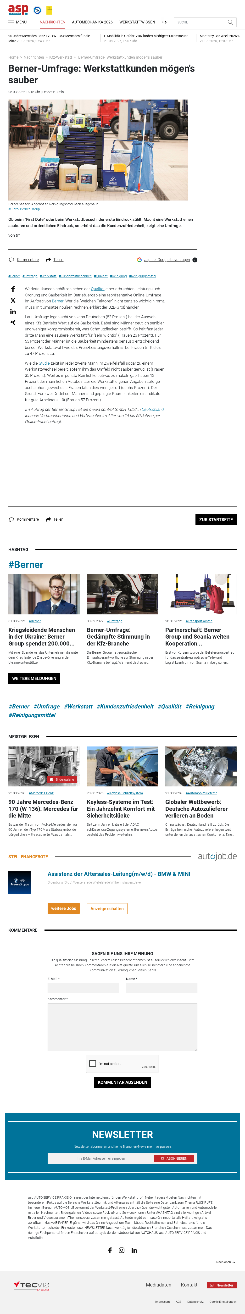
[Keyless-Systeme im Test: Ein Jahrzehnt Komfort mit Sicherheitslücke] (122, 766)
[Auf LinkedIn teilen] (13, 311)
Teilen (58, 259)
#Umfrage (114, 621)
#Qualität (169, 706)
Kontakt (189, 1285)
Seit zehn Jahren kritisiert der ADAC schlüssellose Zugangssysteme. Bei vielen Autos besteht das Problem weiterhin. (122, 829)
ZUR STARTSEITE (216, 519)
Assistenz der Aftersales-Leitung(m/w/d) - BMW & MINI (119, 874)
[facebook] (110, 1250)
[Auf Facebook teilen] (13, 289)
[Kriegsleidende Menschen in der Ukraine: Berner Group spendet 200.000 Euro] (44, 594)
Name (130, 979)
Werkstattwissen (137, 22)
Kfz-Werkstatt (60, 57)
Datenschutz (195, 1301)
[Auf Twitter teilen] (13, 300)
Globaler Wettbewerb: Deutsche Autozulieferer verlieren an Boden (196, 809)
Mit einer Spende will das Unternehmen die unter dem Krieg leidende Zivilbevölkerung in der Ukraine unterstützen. (43, 657)
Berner (57, 301)
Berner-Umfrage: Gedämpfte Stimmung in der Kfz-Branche (118, 637)
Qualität (98, 288)
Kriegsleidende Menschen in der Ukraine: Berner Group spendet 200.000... (41, 637)
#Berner (25, 564)
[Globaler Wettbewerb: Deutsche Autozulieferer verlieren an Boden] (201, 766)
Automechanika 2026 (92, 22)
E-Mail (52, 979)
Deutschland (152, 409)
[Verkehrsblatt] (47, 9)
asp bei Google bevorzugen (167, 259)
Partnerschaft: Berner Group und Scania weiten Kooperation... (197, 637)
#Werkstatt (78, 706)
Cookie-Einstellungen (223, 1301)
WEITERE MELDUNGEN (34, 678)
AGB (178, 1301)
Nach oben (223, 1262)
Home (13, 57)
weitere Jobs (63, 908)
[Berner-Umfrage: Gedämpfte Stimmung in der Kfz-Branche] (122, 594)
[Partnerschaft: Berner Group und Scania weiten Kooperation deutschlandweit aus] (201, 594)
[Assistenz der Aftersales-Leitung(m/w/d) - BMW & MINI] (19, 882)
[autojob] (217, 856)
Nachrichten (52, 22)
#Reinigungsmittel (31, 715)
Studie (44, 363)
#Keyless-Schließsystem (125, 793)
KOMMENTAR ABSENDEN (122, 1082)
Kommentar (57, 999)
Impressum (162, 1301)
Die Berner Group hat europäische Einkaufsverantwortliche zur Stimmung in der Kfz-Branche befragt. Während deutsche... (120, 657)
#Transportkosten (199, 621)
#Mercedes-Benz (41, 793)
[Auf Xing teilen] (13, 322)
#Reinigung (199, 706)
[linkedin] (134, 1250)
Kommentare (28, 259)
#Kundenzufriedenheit (124, 706)
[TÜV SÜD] (36, 9)
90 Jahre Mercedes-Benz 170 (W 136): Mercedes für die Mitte (43, 809)
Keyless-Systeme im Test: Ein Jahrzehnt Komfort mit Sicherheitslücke (121, 809)
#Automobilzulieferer (201, 793)
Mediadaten (158, 1285)
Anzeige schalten (107, 908)
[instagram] (121, 1250)
